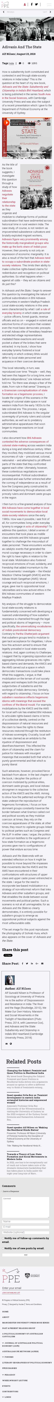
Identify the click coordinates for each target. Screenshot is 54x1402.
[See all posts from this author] (10, 980)
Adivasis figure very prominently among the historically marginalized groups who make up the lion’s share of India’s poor (25, 243)
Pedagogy (10, 1375)
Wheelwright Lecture (15, 1380)
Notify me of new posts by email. (24, 1248)
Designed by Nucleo (16, 1304)
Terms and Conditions (34, 1304)
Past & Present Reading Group (18, 1328)
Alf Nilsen (23, 988)
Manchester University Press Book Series (25, 1322)
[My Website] (11, 1044)
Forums (9, 1357)
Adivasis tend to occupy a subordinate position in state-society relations (26, 261)
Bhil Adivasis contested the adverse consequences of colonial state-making (25, 441)
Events (6, 1386)
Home (5, 1311)
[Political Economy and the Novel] (14, 12)
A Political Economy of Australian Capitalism (22, 1335)
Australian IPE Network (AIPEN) (20, 1351)
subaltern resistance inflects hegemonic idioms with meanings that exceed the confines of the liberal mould (25, 701)
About (5, 1317)
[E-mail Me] (7, 1044)
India (11, 63)
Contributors (10, 1391)
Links (8, 1397)
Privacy (4, 1304)
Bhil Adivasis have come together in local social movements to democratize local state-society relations (25, 511)
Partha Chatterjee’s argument (32, 633)
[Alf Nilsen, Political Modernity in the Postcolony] (39, 12)
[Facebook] (31, 4)
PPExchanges (9, 1368)
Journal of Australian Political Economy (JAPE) (22, 1344)
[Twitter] (36, 4)
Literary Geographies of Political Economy (27, 1362)
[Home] (5, 4)
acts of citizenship (36, 526)
